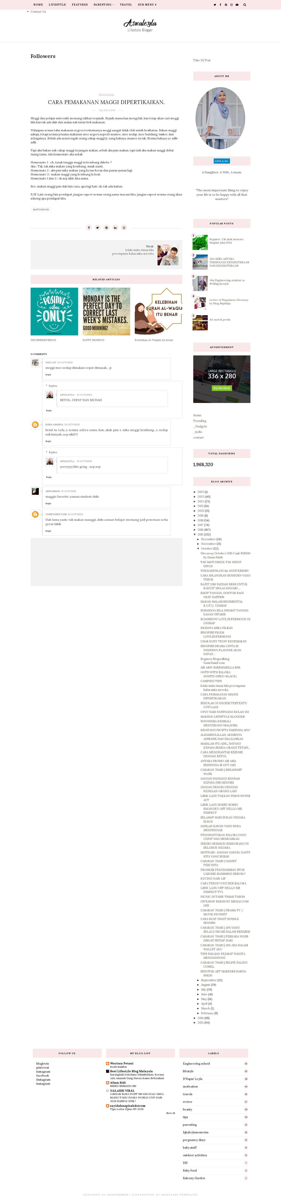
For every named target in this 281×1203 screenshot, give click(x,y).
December (208, 539)
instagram (43, 1071)
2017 (201, 525)
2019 (201, 515)
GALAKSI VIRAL (122, 1090)
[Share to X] (98, 227)
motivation (106, 95)
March (206, 1008)
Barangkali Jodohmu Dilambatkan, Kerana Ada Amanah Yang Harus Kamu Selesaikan (137, 1076)
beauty (187, 1109)
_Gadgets (200, 426)
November (209, 544)
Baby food (190, 1170)
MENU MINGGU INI (123, 1086)
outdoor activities (195, 1155)
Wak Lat (50, 362)
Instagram (43, 1079)
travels (187, 1094)
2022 (201, 501)
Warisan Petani (121, 1063)
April (204, 1003)
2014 (201, 1018)
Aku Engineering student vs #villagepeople (227, 282)
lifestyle (188, 1071)
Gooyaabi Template (179, 1194)
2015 (201, 534)
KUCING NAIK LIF (213, 878)
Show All (170, 1113)
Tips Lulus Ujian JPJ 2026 (127, 1109)
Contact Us (38, 11)
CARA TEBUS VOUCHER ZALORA (223, 883)
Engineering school (196, 1063)
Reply (48, 374)
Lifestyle (57, 4)
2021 (201, 506)
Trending (199, 421)
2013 (201, 1022)
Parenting (103, 4)
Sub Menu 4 (147, 4)
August (206, 985)
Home (38, 4)
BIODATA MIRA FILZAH (217, 628)
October (207, 548)
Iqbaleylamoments (195, 1132)
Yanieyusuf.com (56, 514)
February (207, 1013)
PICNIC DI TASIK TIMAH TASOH (223, 897)
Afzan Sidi (118, 1082)
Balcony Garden (194, 1178)
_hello (197, 432)
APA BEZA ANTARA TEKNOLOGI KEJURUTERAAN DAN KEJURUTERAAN (229, 262)
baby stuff (190, 1147)
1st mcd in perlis (220, 319)
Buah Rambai (118, 1066)
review (187, 1102)
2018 (201, 520)
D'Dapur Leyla (192, 1079)
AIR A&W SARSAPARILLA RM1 (220, 667)
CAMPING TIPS (211, 681)
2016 (201, 529)
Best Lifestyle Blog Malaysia (131, 1071)
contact (198, 437)
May (204, 999)
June (204, 994)
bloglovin (42, 1063)
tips (185, 1117)
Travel (126, 4)
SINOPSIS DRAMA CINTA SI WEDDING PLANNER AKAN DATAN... (221, 650)
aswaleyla (67, 394)
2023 (201, 496)
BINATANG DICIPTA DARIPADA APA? (225, 730)
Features (80, 4)
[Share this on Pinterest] (106, 227)
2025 (201, 492)
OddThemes (117, 1194)
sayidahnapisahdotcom (127, 1106)
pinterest (42, 1067)
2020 (201, 511)
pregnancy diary (194, 1140)
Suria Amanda (54, 424)
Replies (53, 385)
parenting (190, 1124)
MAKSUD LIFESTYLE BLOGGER (223, 717)
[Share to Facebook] (89, 227)
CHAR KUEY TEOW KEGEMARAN (224, 641)
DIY (185, 1163)
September (209, 980)
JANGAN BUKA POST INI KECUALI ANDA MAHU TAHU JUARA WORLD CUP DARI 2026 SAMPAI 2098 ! (137, 1097)
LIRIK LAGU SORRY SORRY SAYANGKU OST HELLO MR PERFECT (221, 809)
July (204, 989)
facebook (42, 1075)
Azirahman (52, 491)
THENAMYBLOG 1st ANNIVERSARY (225, 570)
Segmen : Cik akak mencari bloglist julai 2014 (226, 240)
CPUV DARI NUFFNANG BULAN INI (225, 712)
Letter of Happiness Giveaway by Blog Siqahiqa (229, 301)
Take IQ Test (202, 60)
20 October (65, 362)
